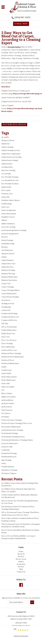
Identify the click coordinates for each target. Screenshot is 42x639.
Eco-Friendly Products (9, 184)
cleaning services (7, 303)
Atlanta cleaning (7, 147)
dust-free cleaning (8, 170)
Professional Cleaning (9, 433)
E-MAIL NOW (21, 24)
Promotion (21, 564)
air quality (5, 137)
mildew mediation (8, 224)
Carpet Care (6, 284)
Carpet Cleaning (7, 287)
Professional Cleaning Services (13, 437)
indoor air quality (7, 387)
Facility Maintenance (9, 330)
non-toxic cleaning (8, 227)
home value (5, 383)
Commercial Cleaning (9, 313)
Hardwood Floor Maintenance (12, 357)
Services (21, 556)
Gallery (21, 561)
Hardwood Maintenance (10, 363)
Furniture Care (7, 194)
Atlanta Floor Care (8, 264)
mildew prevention (8, 397)
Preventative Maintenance (11, 427)
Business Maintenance (9, 277)
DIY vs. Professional (8, 327)
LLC (3, 390)
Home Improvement (9, 377)
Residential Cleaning (9, 453)
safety (3, 463)
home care (5, 207)
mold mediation (7, 400)
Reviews (21, 567)
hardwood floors (7, 360)
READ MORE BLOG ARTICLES (14, 124)
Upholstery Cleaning (31, 58)
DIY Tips (4, 324)
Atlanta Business (7, 260)
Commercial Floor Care (10, 317)
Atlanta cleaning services (10, 150)
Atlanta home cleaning (9, 160)
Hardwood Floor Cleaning (11, 55)
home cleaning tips (8, 210)
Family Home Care (8, 333)
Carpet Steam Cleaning (10, 297)
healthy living (6, 204)
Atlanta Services (7, 267)
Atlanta (4, 257)
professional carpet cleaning (12, 430)
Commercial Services (9, 320)
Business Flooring (8, 274)
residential (5, 450)
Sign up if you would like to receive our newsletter (21, 598)
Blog (21, 569)
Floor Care (5, 337)
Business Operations (9, 280)
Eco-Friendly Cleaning (9, 177)
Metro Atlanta (6, 393)
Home (21, 551)
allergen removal (7, 140)
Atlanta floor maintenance (11, 154)
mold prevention (7, 403)
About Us (21, 554)
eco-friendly (6, 174)
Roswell (4, 237)
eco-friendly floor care (10, 180)
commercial (5, 310)
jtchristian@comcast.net (21, 626)
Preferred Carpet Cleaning (11, 420)
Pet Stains (5, 417)
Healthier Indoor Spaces (10, 200)
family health (6, 187)
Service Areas (21, 559)
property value (7, 447)
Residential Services (8, 457)
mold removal (6, 407)
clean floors (5, 300)
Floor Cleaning (31, 53)
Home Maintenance (8, 380)
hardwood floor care (9, 350)
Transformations (7, 467)
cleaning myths (7, 167)
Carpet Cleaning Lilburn (20, 50)
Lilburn (4, 220)
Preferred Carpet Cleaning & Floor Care (16, 423)
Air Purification (7, 250)
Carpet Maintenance (9, 293)
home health (6, 373)
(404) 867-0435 (22, 17)
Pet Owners (5, 413)
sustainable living (7, 244)
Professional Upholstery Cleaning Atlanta (17, 440)
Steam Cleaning (7, 240)
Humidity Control (8, 217)
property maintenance (9, 443)
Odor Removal (6, 410)
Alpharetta (5, 144)
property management (9, 234)
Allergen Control (7, 253)
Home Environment (8, 214)
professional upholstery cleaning (13, 230)
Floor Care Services (16, 53)
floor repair (5, 190)
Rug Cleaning (17, 58)
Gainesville (5, 197)
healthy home (6, 370)
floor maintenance (8, 347)
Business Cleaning (8, 270)
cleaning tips (6, 307)
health (3, 367)
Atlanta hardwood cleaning (11, 157)
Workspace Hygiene (8, 473)
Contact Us (21, 572)
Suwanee (4, 247)
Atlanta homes (6, 164)
